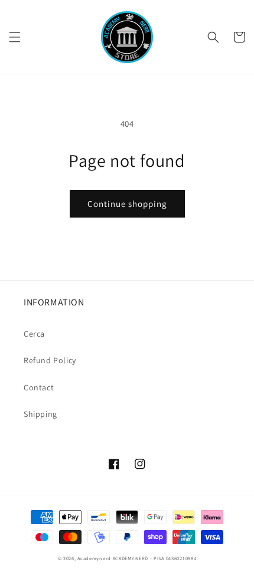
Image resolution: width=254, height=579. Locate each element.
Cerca (34, 333)
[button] (15, 37)
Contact (39, 387)
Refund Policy (50, 360)
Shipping (40, 414)
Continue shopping (127, 203)
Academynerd (94, 558)
